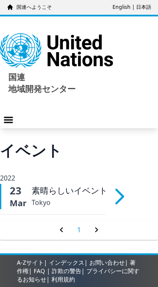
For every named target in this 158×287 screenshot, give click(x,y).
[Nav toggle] (8, 120)
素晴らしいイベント (69, 190)
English (121, 7)
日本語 (143, 7)
